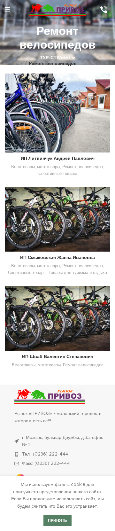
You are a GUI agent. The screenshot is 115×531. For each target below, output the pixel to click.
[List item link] (60, 454)
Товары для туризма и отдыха (78, 272)
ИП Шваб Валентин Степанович (57, 357)
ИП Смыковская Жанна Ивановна (57, 257)
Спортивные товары (57, 173)
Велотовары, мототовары (35, 167)
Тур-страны (55, 58)
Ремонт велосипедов (82, 167)
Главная (14, 63)
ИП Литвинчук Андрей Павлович (58, 158)
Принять (57, 520)
